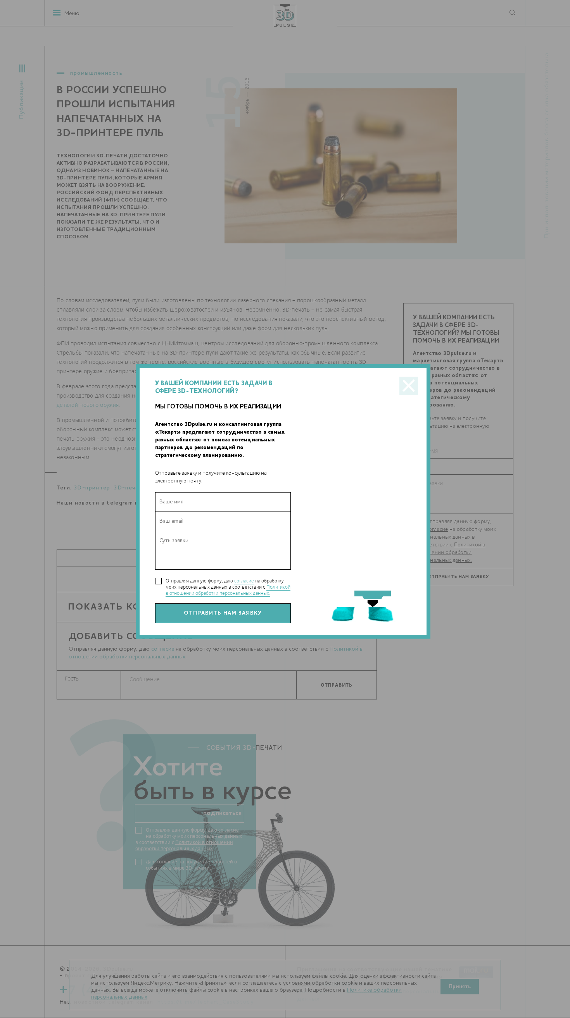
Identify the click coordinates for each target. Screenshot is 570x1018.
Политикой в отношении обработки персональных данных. (228, 590)
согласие (244, 580)
